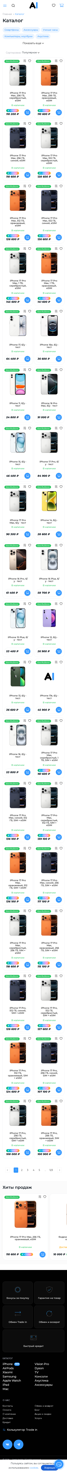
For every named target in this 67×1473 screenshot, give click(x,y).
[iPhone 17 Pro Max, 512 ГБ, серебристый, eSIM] (49, 140)
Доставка (8, 1418)
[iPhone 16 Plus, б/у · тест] (49, 562)
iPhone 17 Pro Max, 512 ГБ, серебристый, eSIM (49, 159)
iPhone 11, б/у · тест (17, 404)
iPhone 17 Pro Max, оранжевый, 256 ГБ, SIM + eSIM (49, 947)
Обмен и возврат (44, 1406)
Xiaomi (8, 1372)
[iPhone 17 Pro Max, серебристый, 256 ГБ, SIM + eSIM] (17, 927)
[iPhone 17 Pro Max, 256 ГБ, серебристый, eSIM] (17, 77)
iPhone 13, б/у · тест (18, 697)
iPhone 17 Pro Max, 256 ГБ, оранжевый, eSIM (49, 97)
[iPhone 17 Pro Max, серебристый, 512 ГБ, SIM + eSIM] (49, 800)
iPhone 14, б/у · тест (49, 521)
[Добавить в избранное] (29, 61)
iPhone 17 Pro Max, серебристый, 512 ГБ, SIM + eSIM (49, 820)
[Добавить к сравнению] (24, 61)
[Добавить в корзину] (27, 112)
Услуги (38, 1418)
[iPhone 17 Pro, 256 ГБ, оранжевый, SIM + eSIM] (49, 1117)
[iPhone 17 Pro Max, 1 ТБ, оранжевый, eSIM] (49, 265)
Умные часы (50, 29)
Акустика (42, 36)
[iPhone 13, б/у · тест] (17, 678)
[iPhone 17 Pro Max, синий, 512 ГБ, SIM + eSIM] (17, 800)
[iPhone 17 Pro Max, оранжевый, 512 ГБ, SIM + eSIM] (17, 865)
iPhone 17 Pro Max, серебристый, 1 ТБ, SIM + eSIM (49, 757)
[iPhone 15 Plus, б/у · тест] (17, 620)
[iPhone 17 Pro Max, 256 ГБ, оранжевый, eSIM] (49, 77)
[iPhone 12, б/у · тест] (49, 620)
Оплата (7, 1410)
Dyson (39, 1368)
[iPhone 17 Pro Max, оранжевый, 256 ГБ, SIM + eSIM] (49, 927)
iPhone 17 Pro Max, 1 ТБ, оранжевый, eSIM (49, 285)
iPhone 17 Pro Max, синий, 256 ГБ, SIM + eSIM (49, 883)
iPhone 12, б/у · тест (49, 638)
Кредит (7, 1422)
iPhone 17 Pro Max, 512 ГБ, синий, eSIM (49, 220)
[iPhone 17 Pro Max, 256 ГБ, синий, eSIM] (17, 140)
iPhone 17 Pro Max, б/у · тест (18, 521)
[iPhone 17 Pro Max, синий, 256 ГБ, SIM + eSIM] (49, 865)
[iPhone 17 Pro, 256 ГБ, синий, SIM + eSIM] (49, 1055)
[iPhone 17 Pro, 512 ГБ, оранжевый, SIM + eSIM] (17, 1055)
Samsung (9, 1376)
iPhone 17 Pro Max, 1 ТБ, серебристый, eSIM (17, 285)
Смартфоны (12, 29)
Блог (37, 1410)
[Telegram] (18, 1444)
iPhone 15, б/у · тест (18, 463)
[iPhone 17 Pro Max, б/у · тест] (17, 503)
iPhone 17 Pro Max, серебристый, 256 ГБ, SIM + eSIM (17, 948)
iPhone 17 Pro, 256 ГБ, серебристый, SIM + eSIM (17, 1137)
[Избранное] (53, 5)
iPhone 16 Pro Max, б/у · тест (49, 404)
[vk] (7, 1444)
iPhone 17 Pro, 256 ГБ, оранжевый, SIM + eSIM (49, 1137)
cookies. (34, 1467)
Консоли (41, 1376)
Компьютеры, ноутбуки (19, 36)
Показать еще (32, 43)
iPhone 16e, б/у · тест (49, 346)
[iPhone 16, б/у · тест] (17, 737)
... (45, 1170)
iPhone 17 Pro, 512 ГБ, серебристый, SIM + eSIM (49, 1012)
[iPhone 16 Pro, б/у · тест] (17, 562)
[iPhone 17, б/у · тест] (17, 328)
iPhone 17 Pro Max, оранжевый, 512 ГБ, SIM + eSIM (17, 884)
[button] (13, 5)
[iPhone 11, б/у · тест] (17, 386)
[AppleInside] (33, 5)
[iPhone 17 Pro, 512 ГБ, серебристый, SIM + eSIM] (49, 992)
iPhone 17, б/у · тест (17, 346)
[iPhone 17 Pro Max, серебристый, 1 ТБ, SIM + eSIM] (49, 737)
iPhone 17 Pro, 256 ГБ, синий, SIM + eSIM (49, 1073)
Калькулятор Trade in (22, 1429)
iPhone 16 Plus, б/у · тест (49, 580)
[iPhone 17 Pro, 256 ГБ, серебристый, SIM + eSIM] (17, 1117)
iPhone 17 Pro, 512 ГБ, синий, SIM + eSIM (18, 1010)
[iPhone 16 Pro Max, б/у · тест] (49, 386)
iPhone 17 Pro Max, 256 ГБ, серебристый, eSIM (17, 97)
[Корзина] (62, 5)
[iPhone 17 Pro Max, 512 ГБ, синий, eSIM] (49, 202)
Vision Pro (42, 1364)
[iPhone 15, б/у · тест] (17, 444)
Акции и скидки (43, 1414)
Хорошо (49, 1467)
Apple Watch (12, 1380)
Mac (6, 1389)
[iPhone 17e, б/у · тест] (49, 678)
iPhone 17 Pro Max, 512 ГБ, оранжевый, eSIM (18, 222)
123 (51, 1170)
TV (36, 1372)
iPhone (11, 1364)
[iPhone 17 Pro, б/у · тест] (49, 444)
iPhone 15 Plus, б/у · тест (18, 638)
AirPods (8, 1368)
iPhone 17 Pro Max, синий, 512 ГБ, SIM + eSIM (18, 818)
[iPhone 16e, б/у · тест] (49, 328)
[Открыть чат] (58, 1464)
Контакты (8, 1406)
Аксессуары (31, 29)
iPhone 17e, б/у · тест (49, 697)
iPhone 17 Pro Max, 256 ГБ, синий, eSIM (18, 158)
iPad (6, 1385)
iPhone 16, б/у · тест (18, 755)
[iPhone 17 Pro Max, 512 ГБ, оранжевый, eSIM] (17, 202)
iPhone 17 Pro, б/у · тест (49, 463)
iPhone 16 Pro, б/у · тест (18, 580)
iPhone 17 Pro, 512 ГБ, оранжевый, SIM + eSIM (18, 1074)
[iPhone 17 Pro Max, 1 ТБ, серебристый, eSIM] (17, 265)
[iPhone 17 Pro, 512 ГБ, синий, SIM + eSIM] (17, 992)
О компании (9, 1414)
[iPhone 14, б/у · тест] (49, 503)
